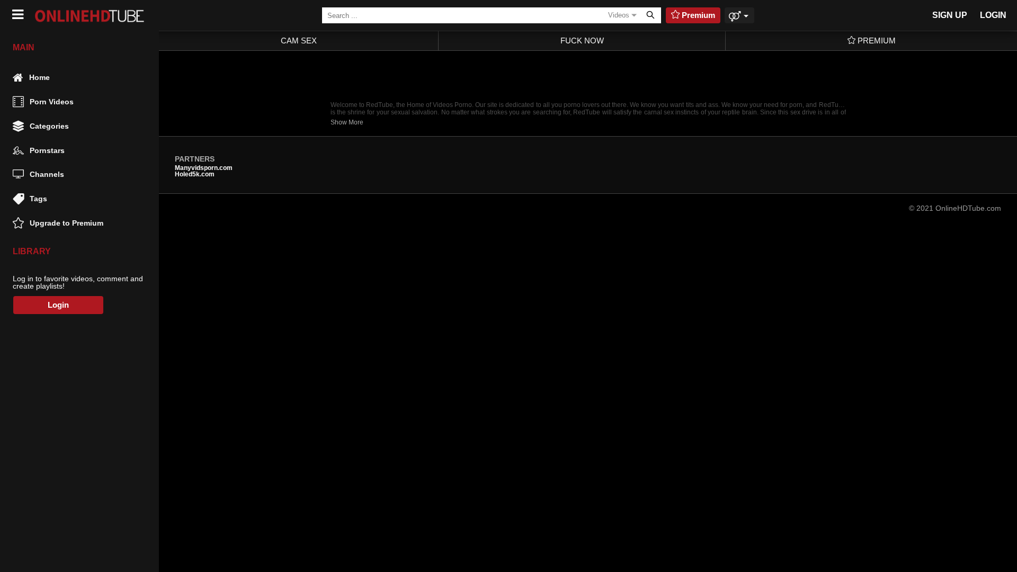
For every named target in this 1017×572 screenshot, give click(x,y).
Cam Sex (299, 40)
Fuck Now (582, 40)
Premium (875, 40)
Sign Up (949, 15)
